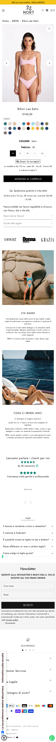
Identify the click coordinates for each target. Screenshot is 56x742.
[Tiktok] (7, 718)
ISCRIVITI (28, 605)
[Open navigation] (10, 10)
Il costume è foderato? (14, 532)
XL (42, 153)
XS (13, 153)
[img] (28, 462)
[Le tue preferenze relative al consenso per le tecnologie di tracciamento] (2, 556)
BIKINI (15, 21)
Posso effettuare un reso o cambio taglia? (24, 546)
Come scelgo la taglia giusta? (18, 553)
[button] (5, 124)
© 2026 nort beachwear (11, 726)
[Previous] (7, 63)
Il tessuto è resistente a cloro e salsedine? (24, 526)
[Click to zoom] (49, 29)
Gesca (9, 737)
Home (5, 21)
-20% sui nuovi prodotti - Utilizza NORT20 (28, 2)
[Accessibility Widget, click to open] (4, 738)
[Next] (49, 63)
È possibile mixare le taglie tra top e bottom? (26, 539)
